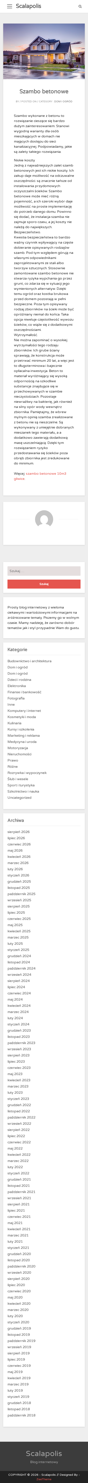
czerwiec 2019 (19, 1366)
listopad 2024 (18, 962)
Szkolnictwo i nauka (23, 791)
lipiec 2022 (16, 1136)
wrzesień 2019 (19, 1347)
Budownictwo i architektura (29, 661)
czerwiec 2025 (19, 919)
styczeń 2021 (18, 1248)
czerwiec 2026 (19, 844)
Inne (11, 704)
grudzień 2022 (19, 1105)
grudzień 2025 (19, 881)
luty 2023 (15, 1092)
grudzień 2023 (19, 1030)
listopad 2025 (18, 888)
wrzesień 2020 (19, 1272)
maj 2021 (15, 1223)
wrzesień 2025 (19, 900)
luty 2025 (15, 944)
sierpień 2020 (18, 1279)
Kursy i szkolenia (20, 729)
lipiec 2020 (16, 1285)
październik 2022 (21, 1117)
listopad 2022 (18, 1111)
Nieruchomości (19, 754)
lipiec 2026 (16, 838)
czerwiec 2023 (19, 1068)
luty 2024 (15, 1018)
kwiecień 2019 (19, 1378)
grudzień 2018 (19, 1403)
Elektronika (16, 686)
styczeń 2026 (18, 875)
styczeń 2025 (18, 950)
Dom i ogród (63, 101)
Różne (12, 767)
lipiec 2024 (16, 987)
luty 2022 (15, 1167)
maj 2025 (15, 925)
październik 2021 (21, 1192)
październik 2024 (21, 968)
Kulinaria (14, 723)
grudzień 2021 (19, 1179)
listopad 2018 (18, 1409)
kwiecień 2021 (19, 1229)
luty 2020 (15, 1316)
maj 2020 (15, 1297)
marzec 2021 (18, 1235)
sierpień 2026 (18, 832)
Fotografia (16, 698)
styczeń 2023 (18, 1099)
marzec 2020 (18, 1310)
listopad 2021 (18, 1186)
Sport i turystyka (21, 785)
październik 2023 (21, 1043)
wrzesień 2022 (19, 1124)
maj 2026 (15, 850)
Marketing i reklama (23, 735)
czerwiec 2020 (19, 1291)
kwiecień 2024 (19, 1006)
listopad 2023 (18, 1037)
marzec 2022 (18, 1161)
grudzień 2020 (19, 1254)
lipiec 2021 (16, 1210)
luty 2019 (15, 1390)
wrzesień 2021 (19, 1198)
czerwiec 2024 (19, 993)
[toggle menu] (9, 6)
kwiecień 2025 (19, 931)
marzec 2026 (18, 863)
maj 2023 (15, 1074)
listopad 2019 (18, 1335)
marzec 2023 (18, 1086)
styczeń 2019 (18, 1397)
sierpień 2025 (18, 906)
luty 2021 (15, 1241)
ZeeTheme (44, 1479)
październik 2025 (21, 894)
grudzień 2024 (19, 956)
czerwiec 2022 (19, 1142)
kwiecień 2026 (19, 857)
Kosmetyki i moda (21, 717)
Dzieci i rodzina (19, 680)
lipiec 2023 (16, 1061)
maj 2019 (15, 1372)
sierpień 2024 (18, 981)
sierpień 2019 (18, 1353)
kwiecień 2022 (19, 1155)
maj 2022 (15, 1148)
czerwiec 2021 (19, 1217)
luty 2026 (15, 869)
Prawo (12, 760)
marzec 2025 (18, 937)
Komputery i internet (24, 711)
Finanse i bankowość (24, 692)
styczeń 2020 (18, 1322)
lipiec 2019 (16, 1359)
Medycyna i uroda (22, 742)
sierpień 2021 (18, 1204)
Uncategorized (19, 798)
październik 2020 (21, 1266)
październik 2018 (21, 1415)
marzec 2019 (18, 1384)
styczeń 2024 (18, 1024)
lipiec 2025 (16, 912)
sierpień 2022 (18, 1130)
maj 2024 (15, 999)
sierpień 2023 (18, 1055)
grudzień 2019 (19, 1328)
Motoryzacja (17, 748)
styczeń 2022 (18, 1173)
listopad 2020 (18, 1260)
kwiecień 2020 (19, 1304)
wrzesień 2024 (19, 975)
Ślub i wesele (17, 779)
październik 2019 (21, 1341)
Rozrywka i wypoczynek (27, 773)
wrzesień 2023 (19, 1049)
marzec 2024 (18, 1012)
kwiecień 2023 (19, 1080)
